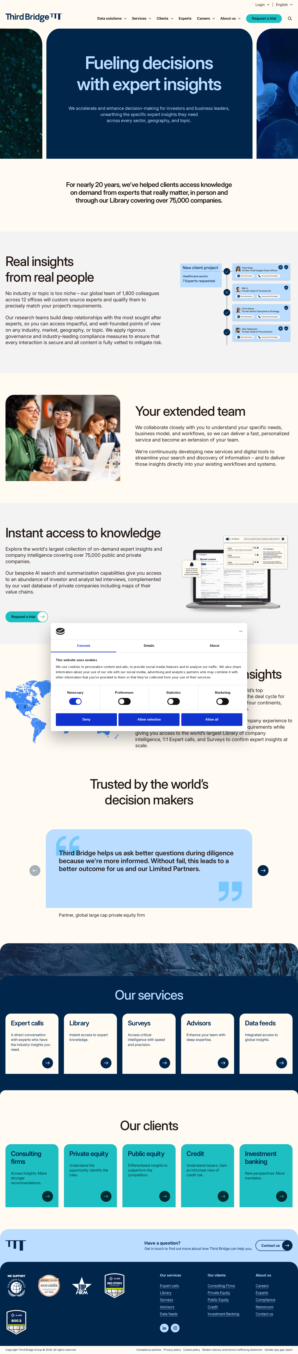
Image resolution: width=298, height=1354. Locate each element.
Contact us (270, 1245)
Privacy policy (172, 1349)
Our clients (217, 1275)
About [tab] (214, 646)
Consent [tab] (83, 646)
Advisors (199, 1023)
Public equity (146, 1153)
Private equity (88, 1153)
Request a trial (264, 18)
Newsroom (265, 1307)
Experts (185, 18)
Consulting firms (26, 1157)
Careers (262, 1285)
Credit (195, 1153)
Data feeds (260, 1023)
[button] (263, 870)
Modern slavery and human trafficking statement (232, 1349)
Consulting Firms (221, 1285)
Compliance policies (148, 1349)
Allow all (211, 719)
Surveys (139, 1023)
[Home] (33, 18)
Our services (170, 1275)
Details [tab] (149, 646)
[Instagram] (175, 1328)
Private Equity (219, 1292)
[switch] (124, 701)
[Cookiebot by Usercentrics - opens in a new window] (223, 631)
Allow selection (149, 719)
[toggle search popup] (290, 18)
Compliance (265, 1299)
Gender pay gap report (279, 1349)
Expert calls (27, 1023)
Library (79, 1023)
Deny (86, 719)
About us (263, 1275)
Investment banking (260, 1157)
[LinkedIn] (164, 1328)
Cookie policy (191, 1349)
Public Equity (218, 1299)
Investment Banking (223, 1314)
